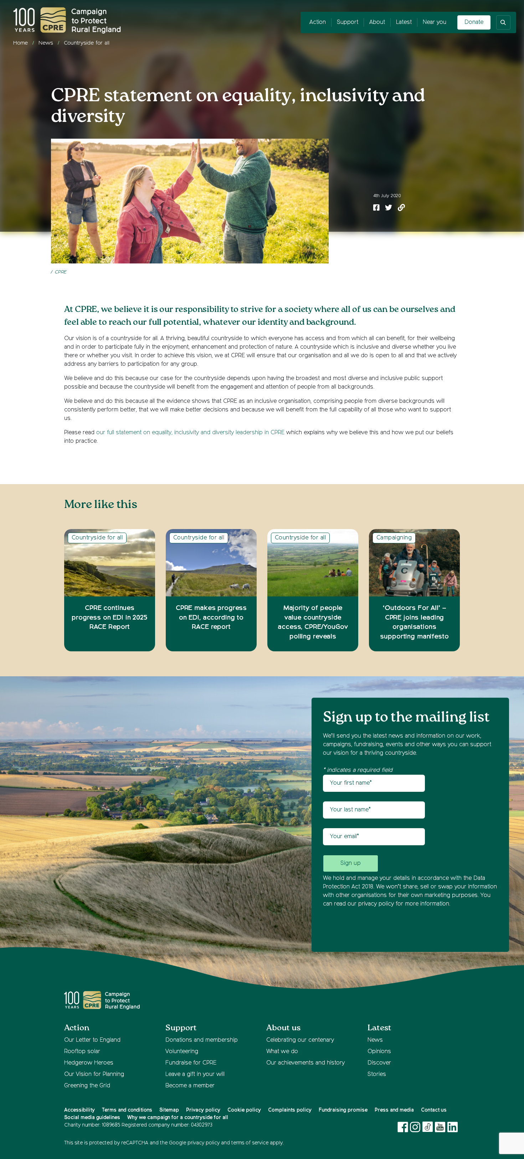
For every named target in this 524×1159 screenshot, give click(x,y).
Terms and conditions (127, 1110)
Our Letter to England (92, 1040)
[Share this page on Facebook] (376, 208)
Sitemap (169, 1110)
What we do (282, 1052)
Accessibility (79, 1110)
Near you (434, 22)
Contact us (434, 1110)
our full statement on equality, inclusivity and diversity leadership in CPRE (190, 433)
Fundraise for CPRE (190, 1063)
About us (283, 1028)
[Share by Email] (401, 208)
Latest (404, 22)
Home (20, 43)
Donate (473, 22)
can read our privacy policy (358, 904)
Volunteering (181, 1052)
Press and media (394, 1110)
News (45, 43)
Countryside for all (86, 43)
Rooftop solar (82, 1052)
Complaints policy (290, 1110)
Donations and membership (201, 1040)
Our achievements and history (305, 1063)
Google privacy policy (194, 1142)
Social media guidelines (92, 1117)
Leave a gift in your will (195, 1074)
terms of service (249, 1142)
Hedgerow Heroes (88, 1063)
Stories (377, 1074)
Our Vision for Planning (94, 1074)
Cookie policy (244, 1110)
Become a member (190, 1086)
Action (317, 22)
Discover (379, 1063)
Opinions (379, 1052)
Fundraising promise (343, 1110)
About (377, 22)
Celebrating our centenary (300, 1040)
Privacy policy (203, 1110)
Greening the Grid (87, 1086)
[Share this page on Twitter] (388, 208)
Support (347, 22)
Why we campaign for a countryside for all (177, 1117)
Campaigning (394, 538)
